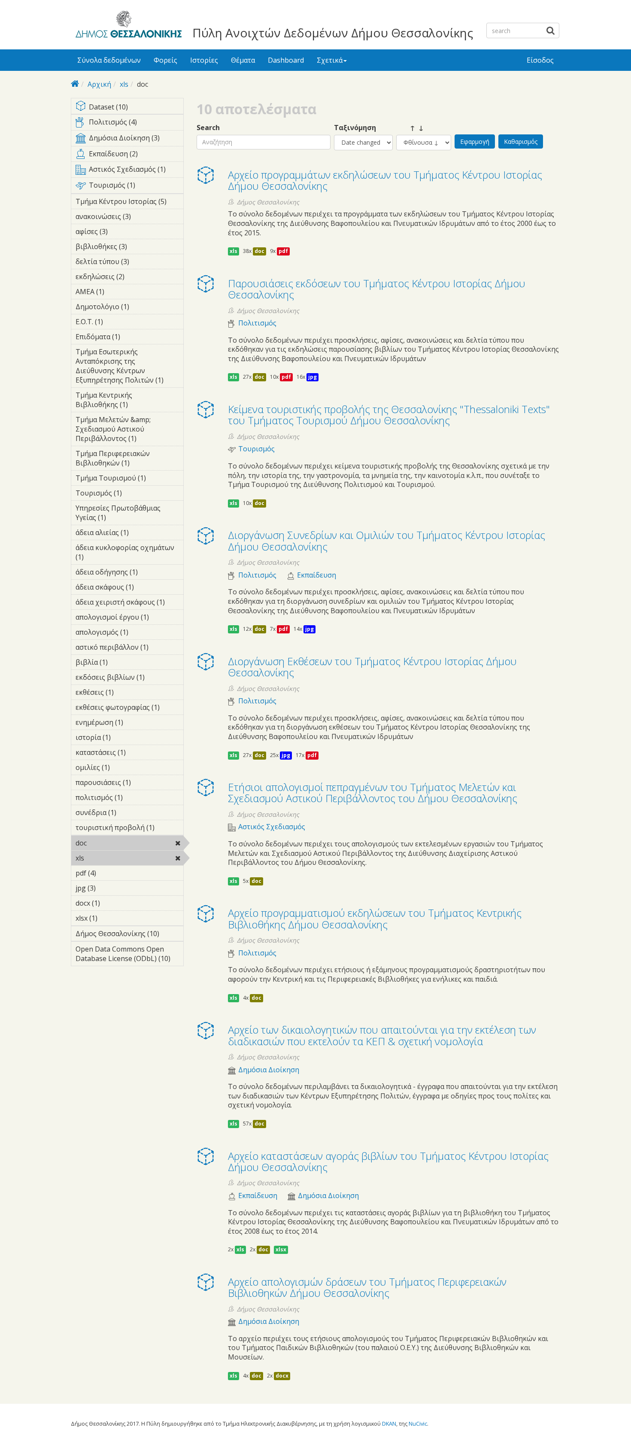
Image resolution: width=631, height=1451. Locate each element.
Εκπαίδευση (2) (136, 155)
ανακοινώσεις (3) (126, 218)
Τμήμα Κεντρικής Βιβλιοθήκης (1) (123, 401)
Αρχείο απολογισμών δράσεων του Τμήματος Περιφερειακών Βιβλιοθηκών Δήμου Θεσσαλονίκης (367, 1287)
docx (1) (113, 903)
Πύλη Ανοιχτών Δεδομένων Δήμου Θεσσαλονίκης (332, 33)
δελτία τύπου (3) (123, 263)
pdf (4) (109, 873)
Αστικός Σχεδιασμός (271, 826)
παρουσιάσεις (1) (126, 784)
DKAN (389, 1423)
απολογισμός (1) (123, 633)
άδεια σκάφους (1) (127, 588)
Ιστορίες (204, 60)
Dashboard (286, 60)
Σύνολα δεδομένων (109, 60)
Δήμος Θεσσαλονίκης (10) (129, 935)
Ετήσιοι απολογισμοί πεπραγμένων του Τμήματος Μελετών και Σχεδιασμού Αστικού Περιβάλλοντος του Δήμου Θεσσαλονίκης (372, 792)
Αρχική (99, 84)
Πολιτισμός (257, 323)
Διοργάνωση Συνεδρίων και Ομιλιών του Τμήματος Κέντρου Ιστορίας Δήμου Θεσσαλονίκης (386, 540)
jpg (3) (109, 888)
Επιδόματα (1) (125, 338)
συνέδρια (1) (121, 814)
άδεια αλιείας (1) (122, 534)
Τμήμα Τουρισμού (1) (129, 479)
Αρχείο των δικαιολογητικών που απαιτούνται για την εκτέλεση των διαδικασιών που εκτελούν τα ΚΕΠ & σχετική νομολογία (382, 1035)
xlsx (281, 1249)
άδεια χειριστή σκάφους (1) (129, 603)
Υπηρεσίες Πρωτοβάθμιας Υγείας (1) (127, 514)
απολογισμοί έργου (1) (129, 618)
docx (282, 1375)
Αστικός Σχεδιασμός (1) (136, 170)
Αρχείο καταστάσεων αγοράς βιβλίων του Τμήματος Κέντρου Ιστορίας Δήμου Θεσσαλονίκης (388, 1161)
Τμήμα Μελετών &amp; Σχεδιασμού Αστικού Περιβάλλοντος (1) (129, 430)
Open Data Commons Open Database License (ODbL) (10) (129, 955)
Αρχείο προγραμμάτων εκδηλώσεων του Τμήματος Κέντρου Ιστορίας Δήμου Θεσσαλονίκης (385, 180)
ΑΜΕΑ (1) (118, 291)
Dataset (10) (135, 107)
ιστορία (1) (124, 737)
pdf (283, 251)
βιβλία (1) (121, 662)
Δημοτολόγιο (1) (124, 308)
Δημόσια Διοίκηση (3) (136, 139)
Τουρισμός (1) (136, 186)
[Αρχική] (127, 26)
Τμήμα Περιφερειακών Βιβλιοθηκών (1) (128, 459)
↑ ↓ (410, 127)
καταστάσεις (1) (129, 754)
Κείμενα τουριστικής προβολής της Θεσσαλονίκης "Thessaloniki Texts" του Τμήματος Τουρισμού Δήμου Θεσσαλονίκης (389, 414)
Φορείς (165, 60)
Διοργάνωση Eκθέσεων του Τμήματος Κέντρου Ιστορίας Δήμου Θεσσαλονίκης (372, 666)
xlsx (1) (111, 918)
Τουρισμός (256, 448)
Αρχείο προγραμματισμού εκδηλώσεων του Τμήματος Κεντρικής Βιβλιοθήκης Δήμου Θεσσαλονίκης (375, 918)
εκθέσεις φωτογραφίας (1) (129, 709)
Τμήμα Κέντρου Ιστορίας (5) (129, 203)
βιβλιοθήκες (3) (122, 248)
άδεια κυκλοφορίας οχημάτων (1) (125, 553)
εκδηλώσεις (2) (128, 278)
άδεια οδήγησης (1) (126, 573)
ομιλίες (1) (123, 767)
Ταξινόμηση (355, 127)
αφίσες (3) (121, 231)
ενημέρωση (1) (128, 724)
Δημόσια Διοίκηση (268, 1069)
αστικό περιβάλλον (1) (129, 648)
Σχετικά (330, 60)
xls (124, 84)
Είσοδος (540, 60)
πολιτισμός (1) (128, 799)
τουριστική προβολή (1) (129, 829)
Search (208, 127)
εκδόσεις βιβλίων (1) (125, 678)
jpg (312, 376)
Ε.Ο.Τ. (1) (116, 321)
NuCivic (418, 1423)
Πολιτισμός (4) (136, 123)
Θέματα (243, 60)
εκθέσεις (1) (127, 692)
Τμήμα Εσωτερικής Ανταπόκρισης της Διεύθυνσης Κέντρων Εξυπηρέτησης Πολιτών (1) (129, 367)
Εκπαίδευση (316, 575)
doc (109, 843)
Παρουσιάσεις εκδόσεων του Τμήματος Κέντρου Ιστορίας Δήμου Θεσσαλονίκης (376, 288)
